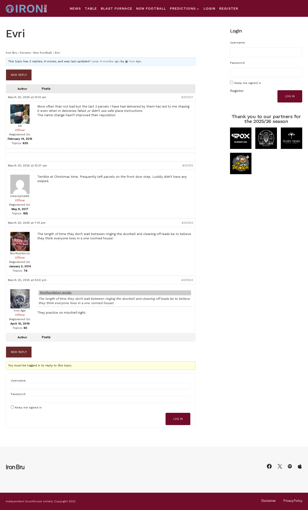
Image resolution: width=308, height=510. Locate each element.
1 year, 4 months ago (105, 61)
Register (237, 91)
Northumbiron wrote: (56, 292)
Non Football (42, 52)
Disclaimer (268, 500)
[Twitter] (279, 466)
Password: (18, 394)
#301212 (187, 165)
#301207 (187, 97)
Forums (25, 52)
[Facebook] (269, 466)
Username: (18, 380)
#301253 (187, 222)
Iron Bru (11, 52)
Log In (178, 419)
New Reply (19, 74)
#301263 (187, 280)
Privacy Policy (292, 500)
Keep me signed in (28, 407)
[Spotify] (290, 466)
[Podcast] (299, 466)
